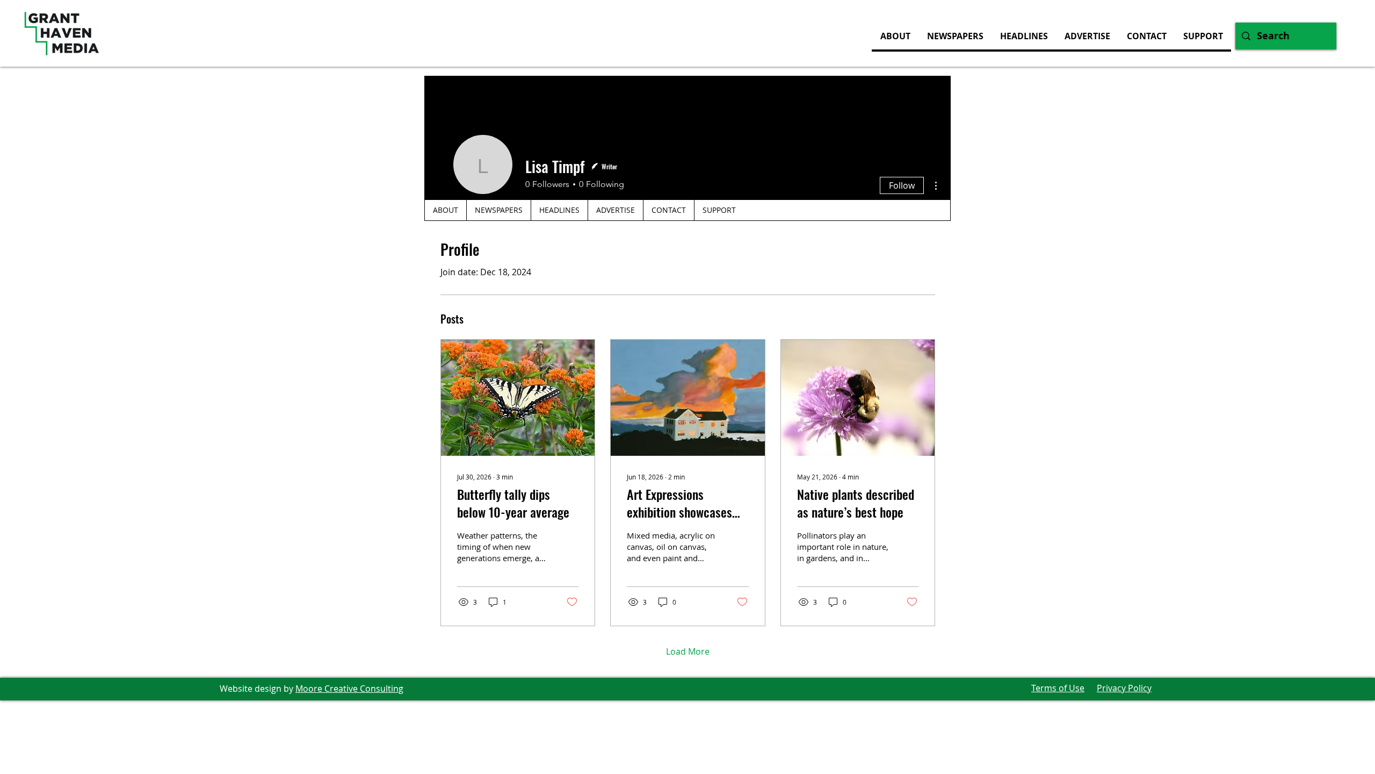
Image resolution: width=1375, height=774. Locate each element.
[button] (1087, 36)
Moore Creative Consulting (349, 688)
